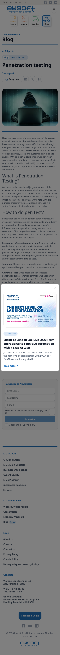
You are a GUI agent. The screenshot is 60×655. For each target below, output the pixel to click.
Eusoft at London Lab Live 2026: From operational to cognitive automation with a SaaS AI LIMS (29, 343)
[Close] (55, 287)
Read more (9, 365)
